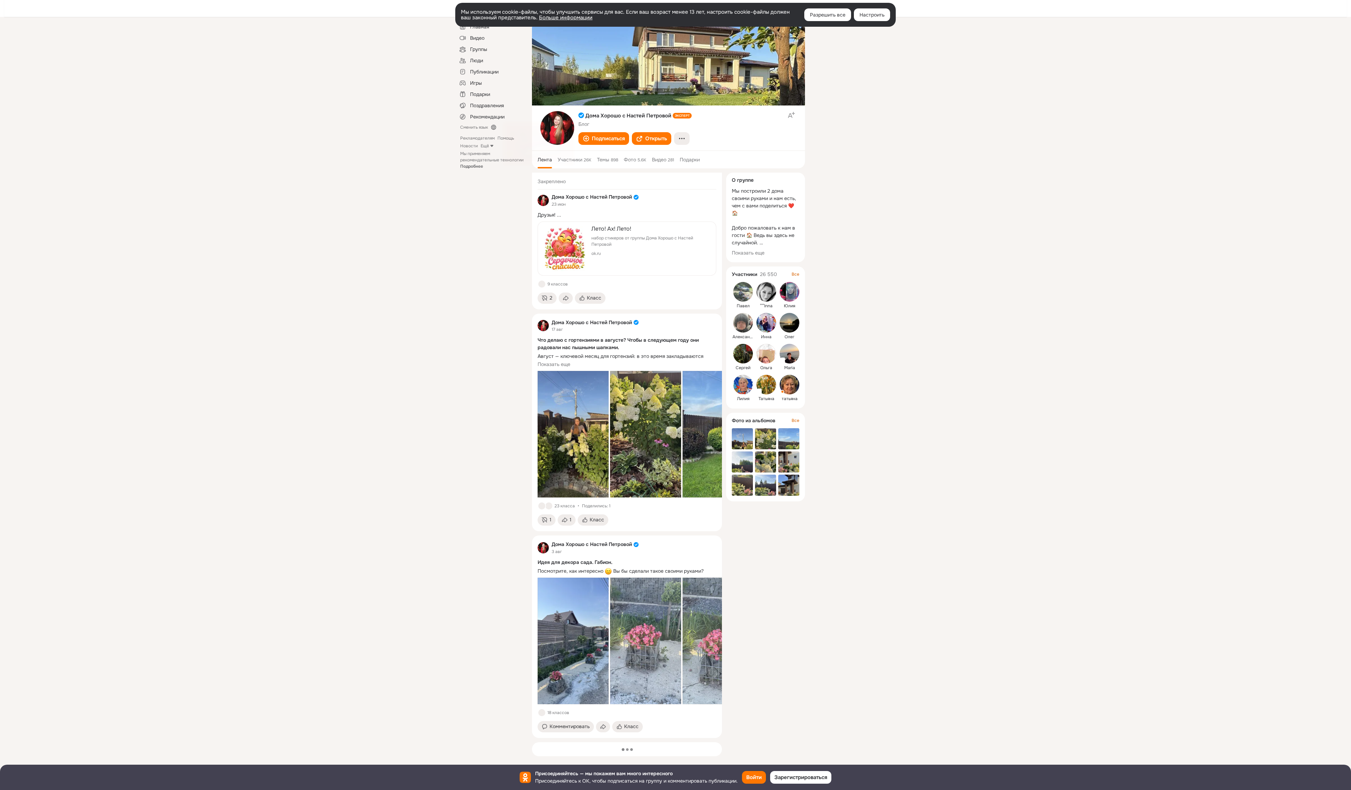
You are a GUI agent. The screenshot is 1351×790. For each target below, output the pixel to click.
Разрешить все (827, 15)
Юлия (789, 306)
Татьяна (766, 399)
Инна (766, 337)
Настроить (872, 15)
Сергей (743, 368)
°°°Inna (766, 306)
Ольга (766, 368)
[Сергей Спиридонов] (743, 354)
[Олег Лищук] (789, 323)
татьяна (790, 399)
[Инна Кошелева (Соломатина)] (766, 323)
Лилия (743, 399)
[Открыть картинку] (573, 434)
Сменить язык (474, 127)
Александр (743, 337)
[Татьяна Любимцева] (766, 384)
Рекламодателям (477, 138)
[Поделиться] (566, 298)
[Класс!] (542, 284)
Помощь (505, 138)
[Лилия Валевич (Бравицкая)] (743, 384)
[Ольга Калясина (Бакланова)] (766, 354)
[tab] (545, 159)
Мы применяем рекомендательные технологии (492, 160)
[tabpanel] (627, 455)
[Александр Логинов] (743, 323)
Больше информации (565, 17)
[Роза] (549, 506)
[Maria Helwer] (789, 354)
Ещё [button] (485, 146)
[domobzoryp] (543, 200)
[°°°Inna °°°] (766, 292)
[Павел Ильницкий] (743, 292)
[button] (603, 138)
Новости (469, 146)
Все (795, 274)
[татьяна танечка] (789, 384)
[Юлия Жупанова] (789, 292)
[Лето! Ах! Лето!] (627, 248)
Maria (789, 368)
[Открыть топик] (627, 215)
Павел (743, 306)
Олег (789, 337)
